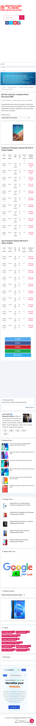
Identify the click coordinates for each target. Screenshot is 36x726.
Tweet (18, 339)
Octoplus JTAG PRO (7, 650)
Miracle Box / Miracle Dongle (9, 635)
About (16, 722)
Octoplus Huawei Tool (22, 646)
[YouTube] (15, 23)
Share (18, 343)
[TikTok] (19, 23)
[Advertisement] (18, 45)
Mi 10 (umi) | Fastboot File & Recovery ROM (21, 460)
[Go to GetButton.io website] (32, 724)
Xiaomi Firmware (7, 100)
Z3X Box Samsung (21, 650)
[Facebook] (7, 23)
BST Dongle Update (7, 632)
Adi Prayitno (6, 414)
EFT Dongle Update (21, 632)
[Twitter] (11, 23)
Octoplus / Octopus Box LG (9, 639)
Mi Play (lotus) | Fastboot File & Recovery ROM (14, 402)
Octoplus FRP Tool (7, 646)
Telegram (18, 355)
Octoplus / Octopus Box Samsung (10, 643)
